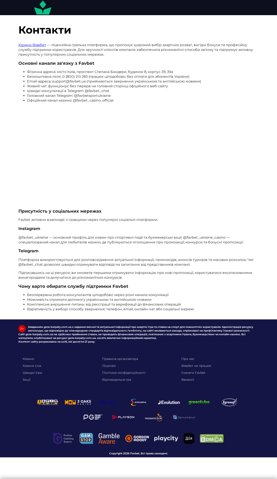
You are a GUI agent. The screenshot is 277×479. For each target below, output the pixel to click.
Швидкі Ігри (32, 373)
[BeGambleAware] (109, 438)
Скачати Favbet (193, 373)
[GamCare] (63, 438)
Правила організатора (120, 359)
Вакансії (187, 380)
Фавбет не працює (196, 366)
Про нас (187, 359)
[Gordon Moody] (137, 438)
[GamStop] (86, 438)
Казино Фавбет (32, 45)
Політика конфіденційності (123, 373)
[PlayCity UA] (166, 438)
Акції (27, 380)
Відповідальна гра (116, 380)
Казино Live (32, 366)
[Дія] (189, 438)
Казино (28, 359)
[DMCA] (212, 438)
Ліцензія (109, 366)
